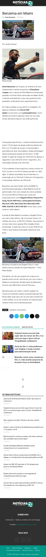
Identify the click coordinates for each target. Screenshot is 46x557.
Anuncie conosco (27, 550)
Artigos (35, 548)
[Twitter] (16, 316)
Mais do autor (27, 327)
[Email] (32, 316)
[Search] (43, 3)
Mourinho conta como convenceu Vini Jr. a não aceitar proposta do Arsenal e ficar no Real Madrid (29, 359)
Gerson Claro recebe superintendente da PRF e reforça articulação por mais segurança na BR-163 (23, 484)
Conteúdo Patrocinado (13, 550)
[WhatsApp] (22, 316)
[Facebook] (11, 316)
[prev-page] (3, 368)
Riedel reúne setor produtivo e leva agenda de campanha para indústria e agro (20, 475)
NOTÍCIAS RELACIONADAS (11, 327)
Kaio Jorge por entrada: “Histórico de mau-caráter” (22, 420)
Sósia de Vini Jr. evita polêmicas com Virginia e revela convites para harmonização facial (28, 349)
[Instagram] (23, 539)
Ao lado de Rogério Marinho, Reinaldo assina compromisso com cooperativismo (19, 447)
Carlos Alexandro (10, 17)
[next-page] (7, 368)
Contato (37, 550)
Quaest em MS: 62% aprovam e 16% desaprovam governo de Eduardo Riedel (21, 465)
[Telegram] (27, 316)
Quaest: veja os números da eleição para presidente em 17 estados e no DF (23, 428)
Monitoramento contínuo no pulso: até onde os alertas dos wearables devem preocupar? (23, 438)
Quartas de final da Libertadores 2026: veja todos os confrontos (22, 400)
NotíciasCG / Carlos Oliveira (18, 310)
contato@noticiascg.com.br (26, 524)
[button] (3, 3)
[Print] (37, 316)
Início (8, 548)
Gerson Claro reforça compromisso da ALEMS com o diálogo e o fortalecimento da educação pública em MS (23, 456)
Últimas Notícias (17, 548)
